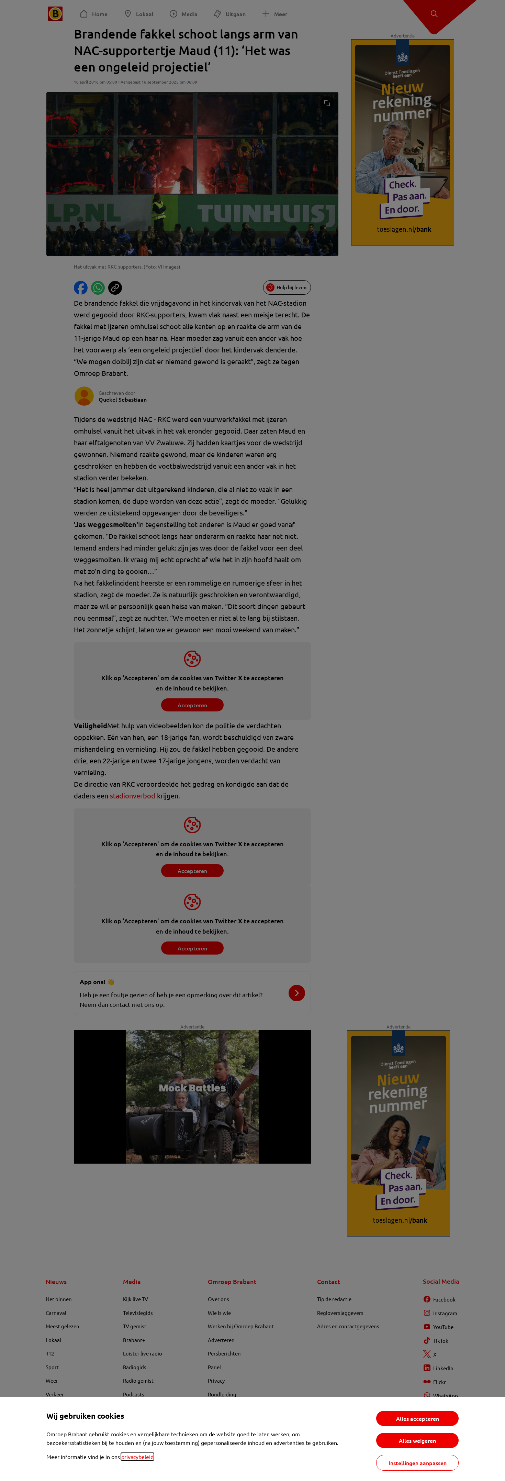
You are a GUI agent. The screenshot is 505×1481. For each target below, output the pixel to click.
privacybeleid (137, 1456)
